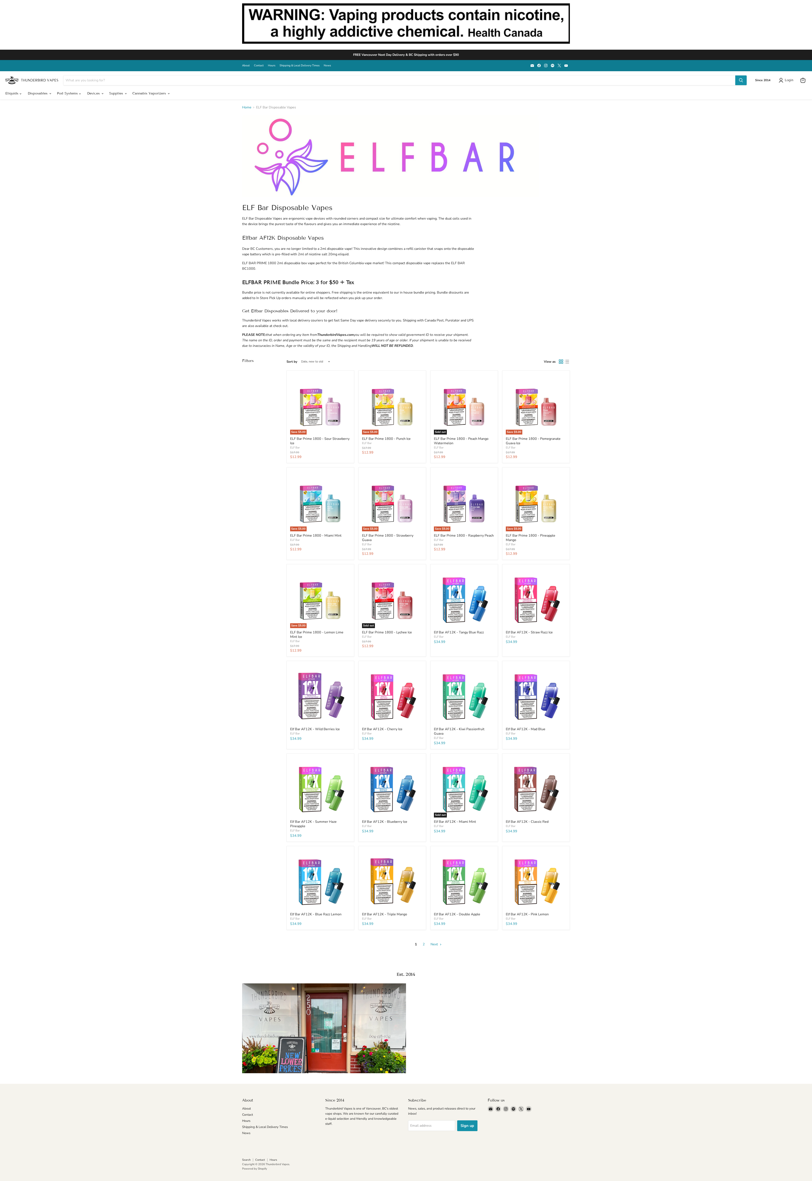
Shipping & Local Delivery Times (300, 65)
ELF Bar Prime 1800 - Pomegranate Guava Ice (533, 441)
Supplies (116, 93)
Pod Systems (68, 93)
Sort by (292, 362)
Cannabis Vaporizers (149, 93)
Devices (94, 93)
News (327, 65)
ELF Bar (295, 448)
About (246, 65)
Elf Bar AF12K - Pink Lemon (527, 914)
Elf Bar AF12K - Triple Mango (384, 914)
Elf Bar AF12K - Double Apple (457, 914)
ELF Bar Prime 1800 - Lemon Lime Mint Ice (316, 634)
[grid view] (561, 362)
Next (435, 944)
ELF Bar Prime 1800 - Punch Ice (386, 438)
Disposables (38, 93)
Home (246, 107)
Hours (271, 65)
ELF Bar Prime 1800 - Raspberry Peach (464, 535)
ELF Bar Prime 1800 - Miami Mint (316, 535)
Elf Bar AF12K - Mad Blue (525, 729)
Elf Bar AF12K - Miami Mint (455, 821)
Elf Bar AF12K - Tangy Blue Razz (459, 632)
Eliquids (12, 93)
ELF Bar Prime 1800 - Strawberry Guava (387, 537)
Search (246, 1160)
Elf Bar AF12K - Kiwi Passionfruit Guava (459, 731)
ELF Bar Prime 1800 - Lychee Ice (387, 632)
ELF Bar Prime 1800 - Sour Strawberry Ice (320, 441)
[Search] (741, 80)
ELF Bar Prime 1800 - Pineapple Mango (530, 537)
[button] (787, 80)
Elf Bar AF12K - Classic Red (527, 821)
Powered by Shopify (254, 1169)
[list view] (567, 362)
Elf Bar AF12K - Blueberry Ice (384, 821)
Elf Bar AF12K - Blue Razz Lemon (316, 914)
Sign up (467, 1125)
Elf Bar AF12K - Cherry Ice (382, 729)
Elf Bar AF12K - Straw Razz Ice (529, 632)
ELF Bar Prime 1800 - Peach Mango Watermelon (461, 441)
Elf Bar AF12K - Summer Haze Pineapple (313, 823)
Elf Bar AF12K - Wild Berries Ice (315, 729)
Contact (259, 65)
